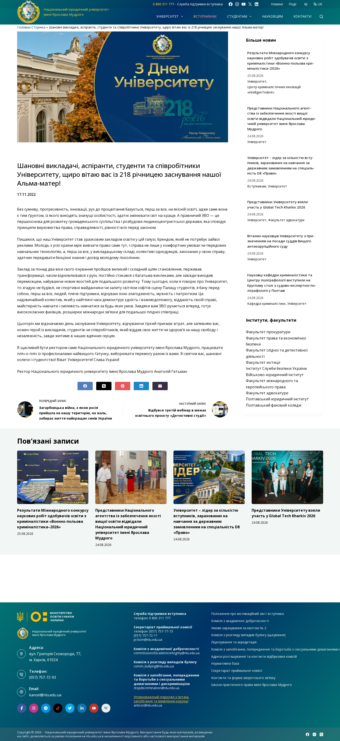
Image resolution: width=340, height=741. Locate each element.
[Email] (160, 386)
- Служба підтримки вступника (188, 4)
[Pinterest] (122, 386)
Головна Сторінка (31, 27)
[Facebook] (85, 386)
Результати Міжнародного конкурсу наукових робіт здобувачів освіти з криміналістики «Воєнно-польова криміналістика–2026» (280, 60)
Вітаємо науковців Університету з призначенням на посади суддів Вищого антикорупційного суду (281, 241)
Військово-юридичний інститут (275, 374)
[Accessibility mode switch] (306, 4)
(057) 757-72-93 (42, 677)
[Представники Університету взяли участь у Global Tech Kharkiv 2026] (287, 477)
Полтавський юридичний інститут (277, 399)
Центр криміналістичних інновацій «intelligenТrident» (274, 89)
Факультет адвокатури (286, 220)
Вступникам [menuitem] (205, 16)
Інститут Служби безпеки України (276, 368)
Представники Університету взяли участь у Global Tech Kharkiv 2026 (277, 204)
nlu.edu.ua (93, 736)
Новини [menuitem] (277, 4)
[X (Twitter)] (103, 386)
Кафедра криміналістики (266, 303)
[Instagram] (314, 734)
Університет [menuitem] (167, 16)
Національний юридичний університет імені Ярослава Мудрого (59, 633)
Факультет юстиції (263, 362)
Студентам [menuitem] (237, 16)
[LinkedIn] (141, 386)
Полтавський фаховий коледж (273, 405)
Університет (256, 81)
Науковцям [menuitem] (272, 16)
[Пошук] (321, 16)
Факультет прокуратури (268, 331)
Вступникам (256, 186)
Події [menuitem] (293, 4)
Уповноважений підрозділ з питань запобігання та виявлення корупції (161, 699)
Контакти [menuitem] (302, 16)
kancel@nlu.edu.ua (45, 694)
